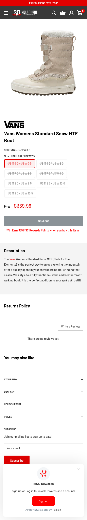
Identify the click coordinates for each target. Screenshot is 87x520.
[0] (79, 12)
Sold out (43, 221)
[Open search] (54, 13)
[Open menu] (6, 13)
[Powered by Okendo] (14, 328)
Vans (12, 259)
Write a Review (70, 326)
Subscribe (16, 460)
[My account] (71, 13)
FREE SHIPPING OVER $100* (43, 3)
